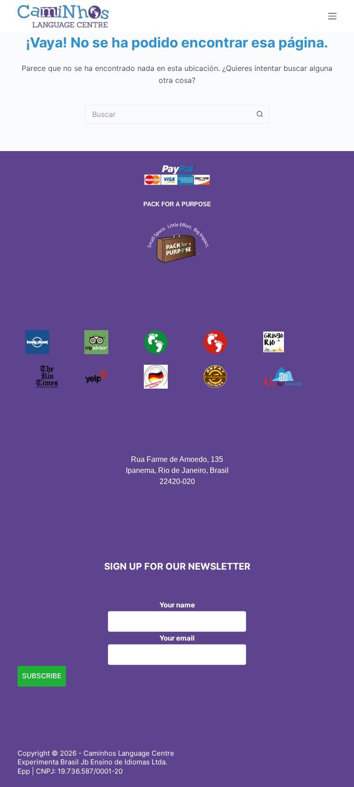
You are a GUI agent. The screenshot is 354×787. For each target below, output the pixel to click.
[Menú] (332, 16)
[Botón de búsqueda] (260, 114)
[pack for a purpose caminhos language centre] (177, 242)
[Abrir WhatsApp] (331, 764)
